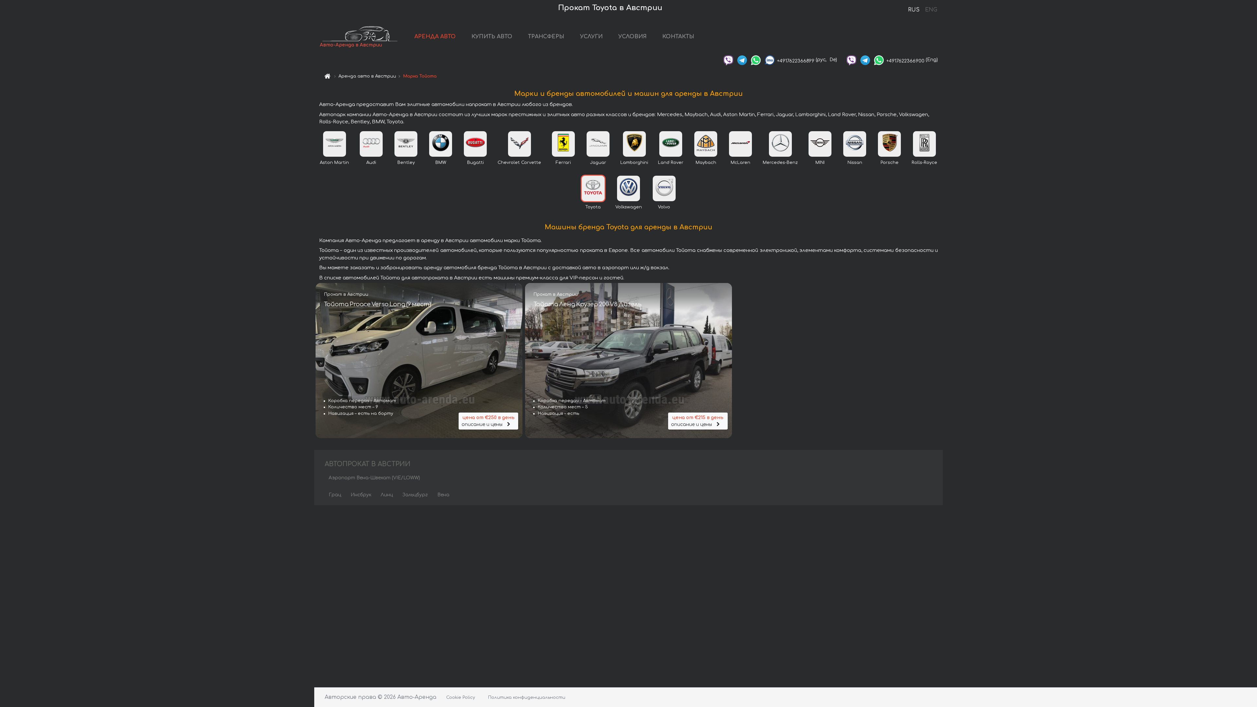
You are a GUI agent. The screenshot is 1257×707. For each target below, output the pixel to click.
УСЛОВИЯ (632, 37)
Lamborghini (634, 162)
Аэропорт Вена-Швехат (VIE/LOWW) (374, 477)
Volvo (664, 207)
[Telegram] (742, 59)
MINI (820, 162)
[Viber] (728, 59)
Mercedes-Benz (780, 162)
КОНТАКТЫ (678, 37)
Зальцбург (415, 494)
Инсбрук (361, 494)
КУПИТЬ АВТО (491, 37)
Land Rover (670, 162)
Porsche (890, 162)
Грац (335, 494)
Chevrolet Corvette (519, 162)
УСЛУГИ (591, 37)
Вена (443, 494)
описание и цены (488, 421)
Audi (371, 162)
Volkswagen (628, 207)
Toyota (593, 207)
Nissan (854, 162)
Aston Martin (334, 162)
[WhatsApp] (756, 59)
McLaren (740, 162)
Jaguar (598, 162)
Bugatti (475, 162)
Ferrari (563, 162)
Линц (387, 494)
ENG (931, 10)
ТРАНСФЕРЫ (546, 37)
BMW (440, 162)
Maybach (706, 162)
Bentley (406, 162)
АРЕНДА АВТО (435, 37)
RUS (914, 10)
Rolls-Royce (924, 162)
